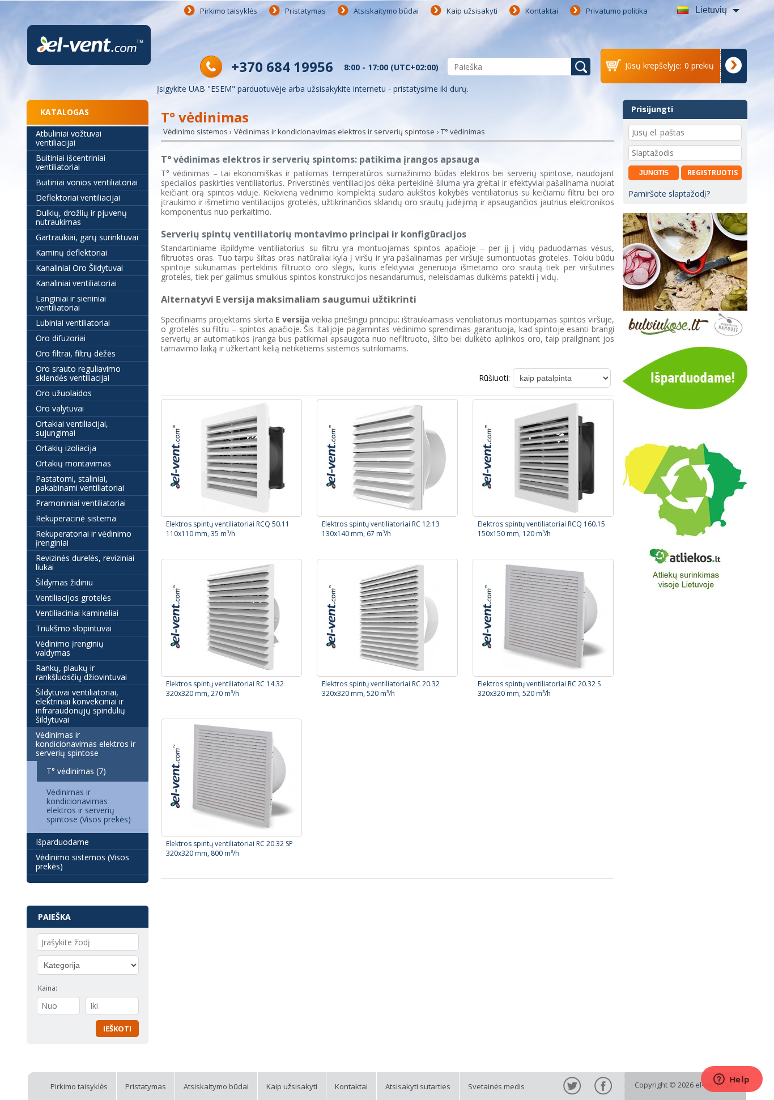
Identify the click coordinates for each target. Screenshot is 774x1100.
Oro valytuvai (60, 408)
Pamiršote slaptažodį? (669, 193)
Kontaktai (541, 11)
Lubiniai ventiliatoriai (73, 322)
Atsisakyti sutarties (417, 1086)
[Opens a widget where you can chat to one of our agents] (731, 1080)
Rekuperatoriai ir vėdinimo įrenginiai (83, 538)
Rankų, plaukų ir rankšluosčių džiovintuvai (81, 672)
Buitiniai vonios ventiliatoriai (87, 182)
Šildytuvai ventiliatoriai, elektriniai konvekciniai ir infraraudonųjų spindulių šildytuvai (80, 706)
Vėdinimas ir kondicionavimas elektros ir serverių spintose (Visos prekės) (88, 806)
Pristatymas (305, 11)
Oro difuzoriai (61, 338)
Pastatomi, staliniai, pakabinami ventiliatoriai (80, 483)
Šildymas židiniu (64, 582)
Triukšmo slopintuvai (74, 628)
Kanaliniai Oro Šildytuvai (79, 267)
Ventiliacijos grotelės (73, 597)
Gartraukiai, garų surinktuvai (87, 237)
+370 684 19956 (282, 66)
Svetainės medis (496, 1086)
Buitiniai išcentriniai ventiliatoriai (70, 162)
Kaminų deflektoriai (71, 252)
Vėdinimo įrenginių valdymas (70, 648)
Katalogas (64, 112)
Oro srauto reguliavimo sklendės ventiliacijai (78, 373)
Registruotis (712, 172)
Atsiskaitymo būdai (386, 11)
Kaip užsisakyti (471, 11)
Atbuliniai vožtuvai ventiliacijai (68, 138)
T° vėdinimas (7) (76, 771)
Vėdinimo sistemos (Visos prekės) (82, 862)
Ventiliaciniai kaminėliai (77, 613)
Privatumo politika (617, 11)
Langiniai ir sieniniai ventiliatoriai (71, 303)
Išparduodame (62, 841)
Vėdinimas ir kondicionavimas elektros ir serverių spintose (85, 743)
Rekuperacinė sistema (76, 518)
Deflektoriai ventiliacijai (78, 197)
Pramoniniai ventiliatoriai (81, 503)
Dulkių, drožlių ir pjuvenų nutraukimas (81, 217)
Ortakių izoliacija (66, 448)
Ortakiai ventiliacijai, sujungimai (72, 428)
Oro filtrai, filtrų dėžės (76, 353)
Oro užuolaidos (64, 393)
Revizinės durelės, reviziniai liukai (85, 562)
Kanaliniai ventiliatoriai (76, 283)
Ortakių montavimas (73, 463)
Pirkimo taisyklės (228, 11)
